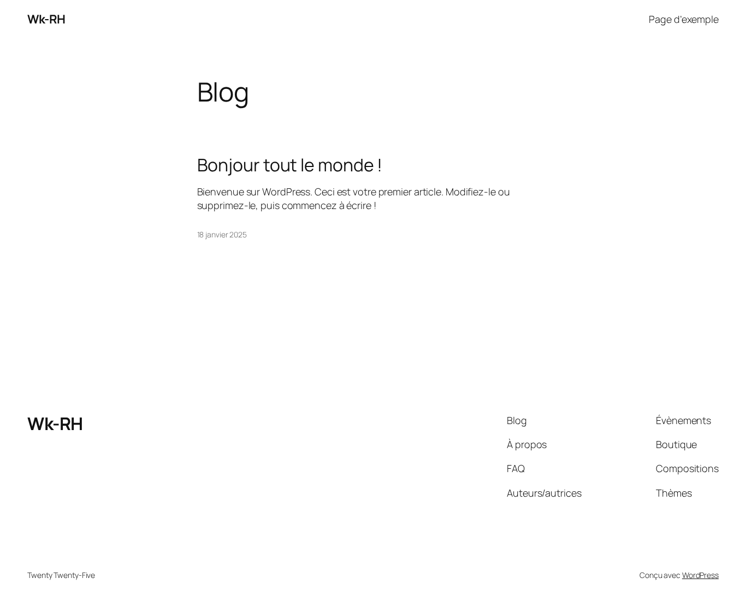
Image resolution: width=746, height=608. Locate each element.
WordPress (700, 575)
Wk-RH (46, 19)
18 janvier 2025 (222, 234)
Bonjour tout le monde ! (290, 165)
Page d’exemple (684, 19)
